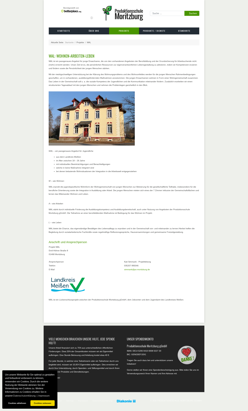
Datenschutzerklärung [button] (24, 396)
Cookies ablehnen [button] (17, 403)
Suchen (193, 13)
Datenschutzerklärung (102, 401)
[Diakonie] (129, 401)
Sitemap (70, 401)
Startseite (63, 30)
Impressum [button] (44, 396)
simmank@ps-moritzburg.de (137, 269)
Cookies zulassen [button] (42, 403)
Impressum (83, 401)
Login (59, 401)
